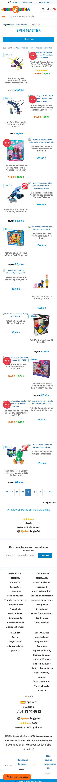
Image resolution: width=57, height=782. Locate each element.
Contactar (15, 583)
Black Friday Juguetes (42, 668)
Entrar (15, 637)
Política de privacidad (42, 596)
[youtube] (40, 711)
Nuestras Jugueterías (42, 600)
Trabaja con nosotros (15, 600)
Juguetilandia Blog (42, 651)
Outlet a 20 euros (42, 659)
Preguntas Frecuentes (15, 589)
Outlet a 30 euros (42, 664)
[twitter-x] (31, 711)
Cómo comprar (15, 605)
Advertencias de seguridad (41, 585)
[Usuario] (48, 9)
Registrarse (15, 642)
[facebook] (26, 711)
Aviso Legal (41, 609)
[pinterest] (35, 711)
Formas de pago (15, 596)
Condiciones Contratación (42, 620)
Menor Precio (21, 48)
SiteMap (42, 691)
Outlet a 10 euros (41, 655)
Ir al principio (49, 503)
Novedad (48, 48)
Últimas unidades (41, 682)
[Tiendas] (43, 9)
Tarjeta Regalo (41, 686)
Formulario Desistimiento (15, 611)
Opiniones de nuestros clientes (15, 620)
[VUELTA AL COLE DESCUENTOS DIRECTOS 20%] (15, 150)
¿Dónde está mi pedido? (15, 648)
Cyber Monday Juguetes (41, 675)
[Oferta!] (15, 63)
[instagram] (17, 711)
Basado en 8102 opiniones (28, 524)
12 (33, 492)
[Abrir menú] (3, 16)
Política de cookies (41, 591)
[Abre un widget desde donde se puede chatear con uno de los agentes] (17, 777)
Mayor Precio (36, 48)
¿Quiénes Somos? (15, 627)
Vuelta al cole (42, 637)
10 (22, 492)
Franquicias (42, 605)
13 (39, 492)
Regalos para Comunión (41, 644)
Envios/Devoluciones (42, 614)
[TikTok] (22, 711)
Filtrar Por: (29, 39)
